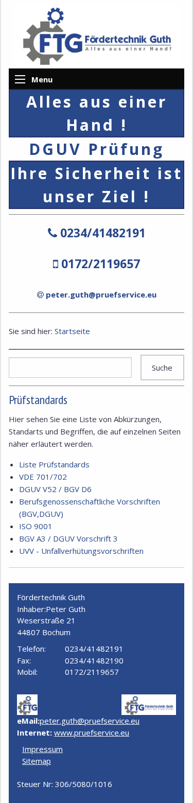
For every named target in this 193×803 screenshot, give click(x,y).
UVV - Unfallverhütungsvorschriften (81, 551)
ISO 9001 (35, 526)
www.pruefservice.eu (91, 732)
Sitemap (36, 761)
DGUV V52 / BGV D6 (55, 489)
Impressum (42, 749)
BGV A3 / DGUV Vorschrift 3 (68, 538)
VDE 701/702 (43, 477)
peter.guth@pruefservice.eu (101, 294)
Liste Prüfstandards (54, 464)
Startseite (72, 331)
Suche (162, 367)
